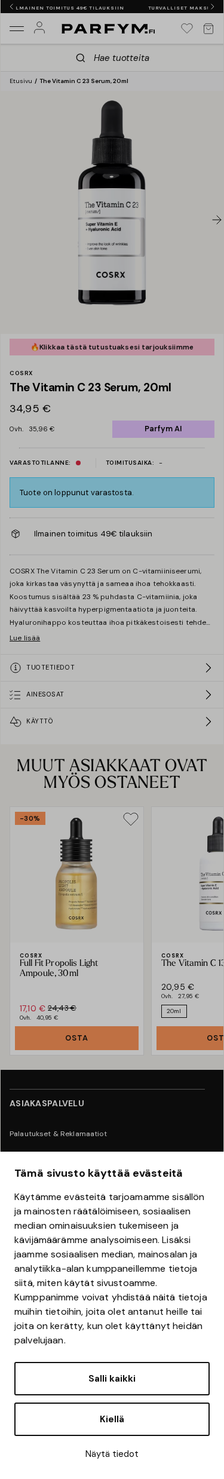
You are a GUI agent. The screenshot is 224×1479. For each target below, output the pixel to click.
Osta (76, 1038)
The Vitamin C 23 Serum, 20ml (83, 81)
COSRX (21, 373)
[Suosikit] (187, 29)
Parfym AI (163, 429)
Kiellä (112, 1419)
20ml (174, 1011)
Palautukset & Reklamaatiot (59, 1134)
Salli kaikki (112, 1379)
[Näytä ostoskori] (208, 29)
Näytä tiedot (112, 1454)
